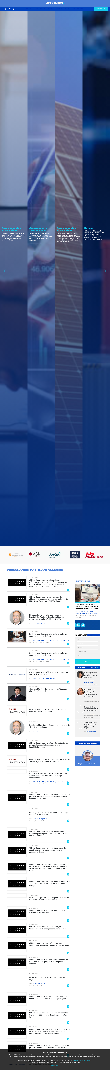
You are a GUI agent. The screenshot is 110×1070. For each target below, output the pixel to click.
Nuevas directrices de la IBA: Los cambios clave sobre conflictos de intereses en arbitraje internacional (48, 775)
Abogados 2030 (40, 9)
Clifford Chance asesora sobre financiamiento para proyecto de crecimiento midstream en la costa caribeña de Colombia (49, 796)
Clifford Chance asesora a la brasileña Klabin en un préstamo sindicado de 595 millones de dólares (49, 1046)
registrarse (101, 9)
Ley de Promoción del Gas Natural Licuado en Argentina (47, 978)
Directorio (59, 9)
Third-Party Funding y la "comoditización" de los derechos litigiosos (91, 725)
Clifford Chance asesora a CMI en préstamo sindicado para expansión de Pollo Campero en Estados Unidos (48, 833)
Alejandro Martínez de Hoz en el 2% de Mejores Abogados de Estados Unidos (48, 710)
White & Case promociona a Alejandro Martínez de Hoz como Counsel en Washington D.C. (49, 898)
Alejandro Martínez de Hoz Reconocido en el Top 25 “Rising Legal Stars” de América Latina (49, 760)
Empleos (50, 9)
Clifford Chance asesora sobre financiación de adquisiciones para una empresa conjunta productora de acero (47, 850)
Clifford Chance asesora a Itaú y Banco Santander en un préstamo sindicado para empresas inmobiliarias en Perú (48, 745)
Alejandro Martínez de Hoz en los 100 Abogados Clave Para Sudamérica (48, 690)
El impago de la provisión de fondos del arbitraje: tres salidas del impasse (48, 813)
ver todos (93, 667)
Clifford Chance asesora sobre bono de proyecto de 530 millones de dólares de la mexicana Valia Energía (49, 883)
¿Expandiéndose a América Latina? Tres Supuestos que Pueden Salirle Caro (49, 673)
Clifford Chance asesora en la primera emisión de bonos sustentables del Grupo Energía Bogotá (48, 997)
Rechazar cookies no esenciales (82, 1060)
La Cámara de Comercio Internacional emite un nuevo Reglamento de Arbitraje (48, 635)
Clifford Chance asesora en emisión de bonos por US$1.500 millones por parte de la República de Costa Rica (48, 961)
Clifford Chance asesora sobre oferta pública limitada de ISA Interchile (47, 911)
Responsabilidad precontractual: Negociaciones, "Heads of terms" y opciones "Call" (90, 693)
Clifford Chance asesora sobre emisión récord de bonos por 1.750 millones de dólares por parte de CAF (48, 1015)
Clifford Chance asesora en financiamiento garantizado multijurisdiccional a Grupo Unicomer (49, 944)
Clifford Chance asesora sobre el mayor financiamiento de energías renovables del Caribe (48, 928)
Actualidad (29, 9)
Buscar (88, 662)
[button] (5, 9)
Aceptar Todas (55, 1065)
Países (67, 9)
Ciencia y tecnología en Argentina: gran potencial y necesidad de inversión (91, 674)
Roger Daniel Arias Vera (87, 763)
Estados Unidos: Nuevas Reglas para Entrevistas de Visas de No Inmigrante (49, 726)
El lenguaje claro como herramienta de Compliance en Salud (91, 708)
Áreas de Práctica (78, 9)
